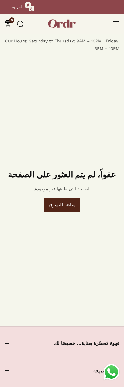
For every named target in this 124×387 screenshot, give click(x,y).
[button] (20, 24)
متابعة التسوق (62, 205)
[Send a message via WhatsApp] (111, 372)
